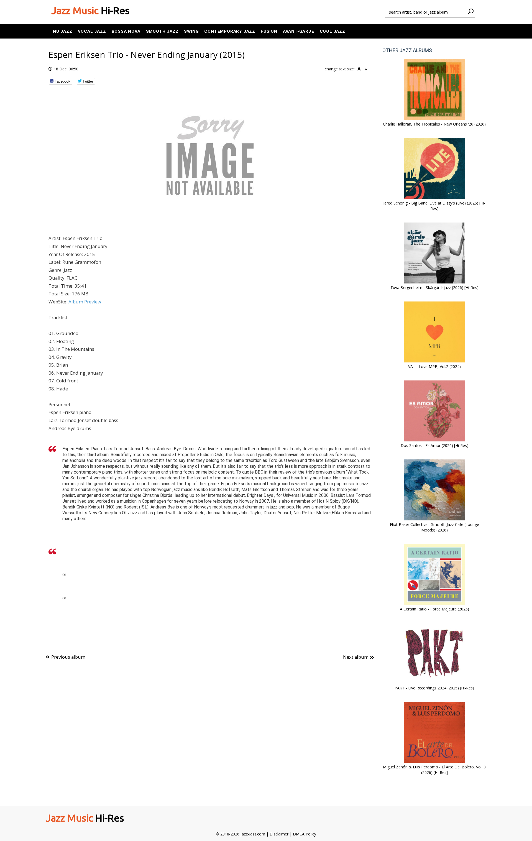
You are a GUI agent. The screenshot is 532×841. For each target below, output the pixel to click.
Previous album (68, 657)
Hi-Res (90, 10)
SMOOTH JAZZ (162, 31)
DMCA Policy (304, 834)
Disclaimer (279, 834)
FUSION (269, 31)
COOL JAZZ (332, 31)
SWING (191, 31)
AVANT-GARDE (298, 31)
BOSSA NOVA (126, 31)
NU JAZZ (62, 31)
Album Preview (84, 301)
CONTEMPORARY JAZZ (229, 31)
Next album (356, 657)
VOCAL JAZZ (92, 31)
